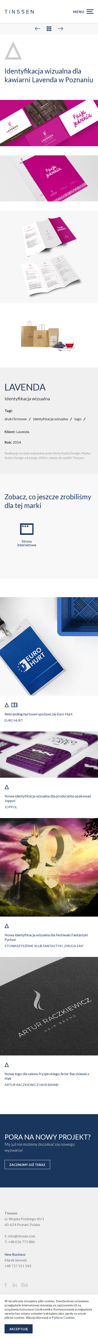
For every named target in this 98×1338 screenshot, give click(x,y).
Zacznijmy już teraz (27, 1165)
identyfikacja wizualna (50, 419)
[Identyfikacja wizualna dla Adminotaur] (60, 28)
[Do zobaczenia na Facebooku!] (8, 1285)
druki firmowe (16, 419)
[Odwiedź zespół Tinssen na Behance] (26, 1285)
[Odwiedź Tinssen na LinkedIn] (16, 1285)
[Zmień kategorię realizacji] (49, 28)
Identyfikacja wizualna (27, 398)
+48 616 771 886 (21, 1242)
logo (77, 419)
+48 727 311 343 (18, 1266)
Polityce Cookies (63, 1317)
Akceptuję (18, 1329)
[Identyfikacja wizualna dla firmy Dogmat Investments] (37, 28)
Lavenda (22, 431)
